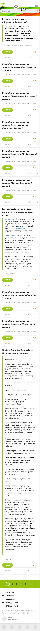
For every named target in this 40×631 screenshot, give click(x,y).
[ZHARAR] (3, 5)
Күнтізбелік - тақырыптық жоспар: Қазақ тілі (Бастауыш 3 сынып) (18, 324)
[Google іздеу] (16, 8)
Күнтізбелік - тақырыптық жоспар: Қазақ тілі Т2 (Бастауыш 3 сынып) (19, 154)
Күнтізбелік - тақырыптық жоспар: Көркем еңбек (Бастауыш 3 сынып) (19, 67)
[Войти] (10, 5)
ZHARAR (7, 57)
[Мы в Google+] (27, 627)
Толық (7, 52)
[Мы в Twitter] (19, 627)
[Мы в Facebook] (4, 627)
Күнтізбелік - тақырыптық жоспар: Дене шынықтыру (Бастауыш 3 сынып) (16, 125)
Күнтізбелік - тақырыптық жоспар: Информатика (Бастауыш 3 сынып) (19, 295)
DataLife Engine (16, 613)
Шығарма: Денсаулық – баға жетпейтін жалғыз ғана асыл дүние (17, 212)
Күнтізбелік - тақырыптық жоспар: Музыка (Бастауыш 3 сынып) (17, 183)
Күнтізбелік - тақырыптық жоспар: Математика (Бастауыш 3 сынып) (19, 96)
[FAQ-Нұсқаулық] (23, 10)
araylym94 (8, 571)
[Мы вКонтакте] (12, 627)
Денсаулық (9, 219)
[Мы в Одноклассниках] (35, 627)
